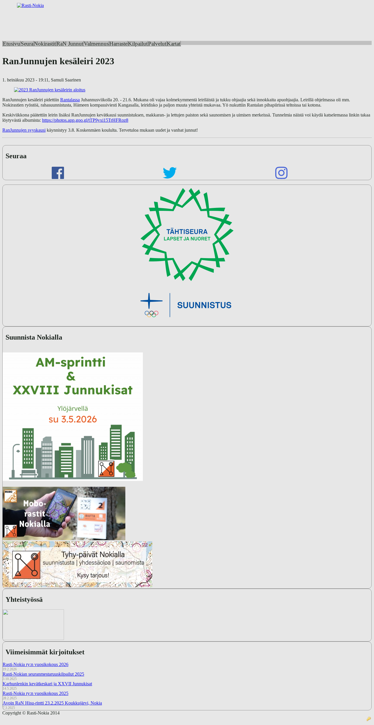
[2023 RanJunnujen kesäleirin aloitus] (49, 89)
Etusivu (11, 43)
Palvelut (157, 43)
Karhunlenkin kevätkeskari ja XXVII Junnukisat (47, 683)
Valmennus (96, 43)
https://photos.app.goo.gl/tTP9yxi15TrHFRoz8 (85, 120)
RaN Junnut (69, 43)
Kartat (173, 43)
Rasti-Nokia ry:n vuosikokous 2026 (35, 664)
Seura (27, 43)
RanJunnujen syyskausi (24, 130)
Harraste (118, 43)
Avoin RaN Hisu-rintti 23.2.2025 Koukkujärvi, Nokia (52, 702)
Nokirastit (45, 43)
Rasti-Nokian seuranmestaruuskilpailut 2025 (43, 674)
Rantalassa (70, 99)
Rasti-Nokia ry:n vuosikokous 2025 (35, 693)
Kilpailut (138, 43)
